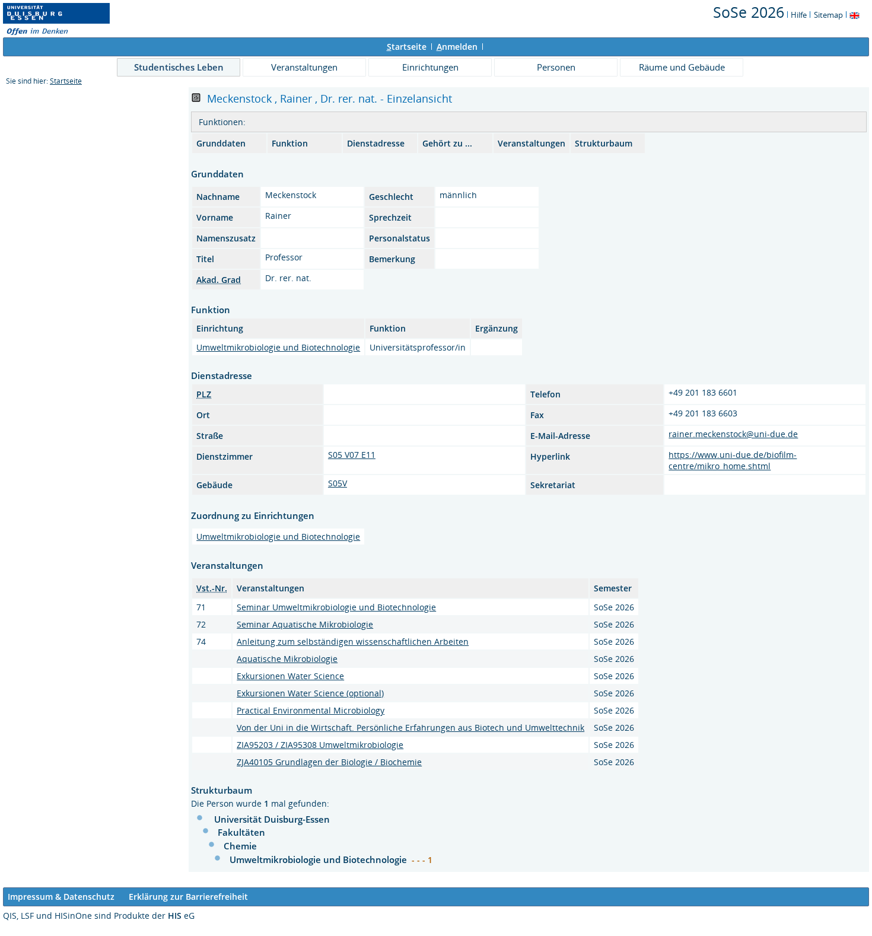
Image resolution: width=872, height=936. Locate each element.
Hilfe (799, 14)
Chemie (240, 846)
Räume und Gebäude (682, 67)
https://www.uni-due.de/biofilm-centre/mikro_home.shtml (733, 460)
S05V (337, 483)
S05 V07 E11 (351, 454)
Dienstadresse (376, 143)
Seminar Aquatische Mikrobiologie (305, 624)
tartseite (407, 46)
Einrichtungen (430, 67)
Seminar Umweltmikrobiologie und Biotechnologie (336, 607)
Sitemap (828, 14)
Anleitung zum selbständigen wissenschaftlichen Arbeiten (353, 641)
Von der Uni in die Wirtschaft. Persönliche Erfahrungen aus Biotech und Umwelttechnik (410, 727)
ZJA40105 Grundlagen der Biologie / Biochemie (329, 762)
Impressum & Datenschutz (61, 896)
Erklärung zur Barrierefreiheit (188, 896)
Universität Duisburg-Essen (272, 819)
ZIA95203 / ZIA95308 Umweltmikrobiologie (320, 744)
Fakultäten (241, 832)
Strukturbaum (603, 143)
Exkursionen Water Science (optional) (310, 693)
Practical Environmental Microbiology (310, 710)
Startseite (66, 81)
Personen (556, 67)
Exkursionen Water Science (290, 676)
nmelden (457, 46)
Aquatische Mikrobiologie (287, 658)
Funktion (290, 143)
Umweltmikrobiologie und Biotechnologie (278, 347)
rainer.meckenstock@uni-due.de (733, 434)
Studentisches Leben (179, 67)
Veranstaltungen (304, 67)
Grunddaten (221, 143)
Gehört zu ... (447, 143)
